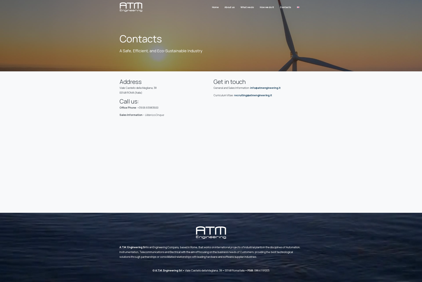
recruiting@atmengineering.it (253, 95)
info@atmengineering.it (265, 88)
